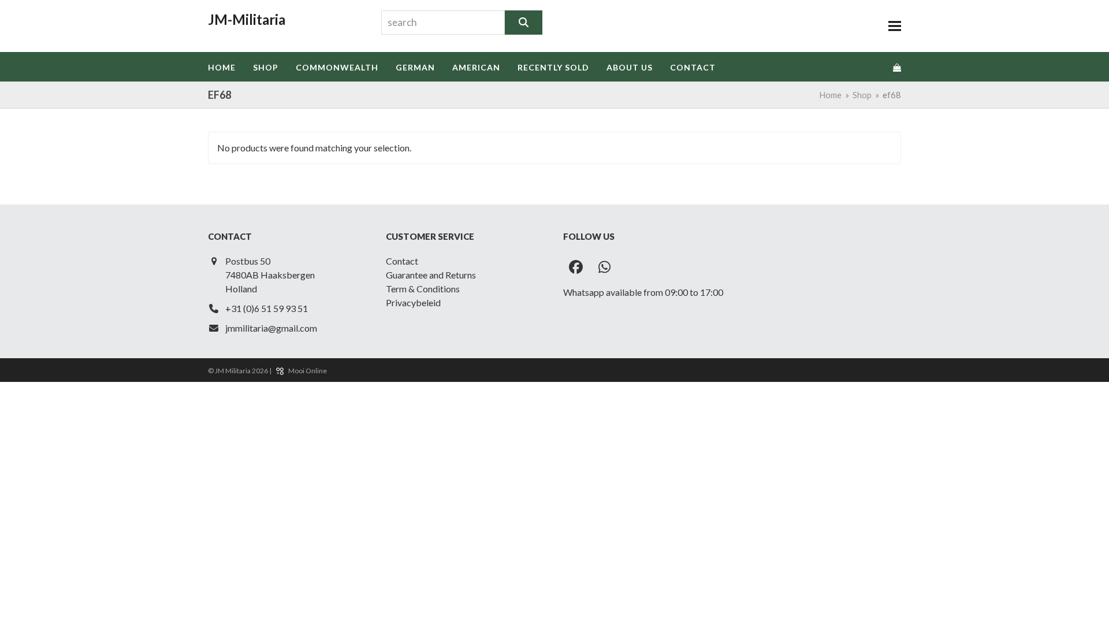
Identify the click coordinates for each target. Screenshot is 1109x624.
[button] (894, 26)
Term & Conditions (423, 288)
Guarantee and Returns (431, 274)
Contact (402, 260)
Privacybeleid (413, 302)
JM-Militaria (246, 19)
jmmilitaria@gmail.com (271, 327)
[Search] (523, 22)
